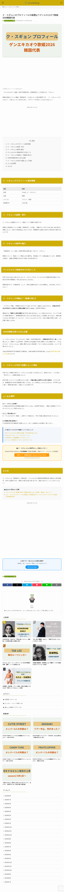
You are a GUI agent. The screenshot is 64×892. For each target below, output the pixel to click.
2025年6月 (8, 850)
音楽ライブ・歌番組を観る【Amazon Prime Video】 (32, 455)
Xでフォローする (32, 567)
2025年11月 (8, 831)
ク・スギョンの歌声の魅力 (16, 149)
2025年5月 (8, 854)
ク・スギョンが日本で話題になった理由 (20, 160)
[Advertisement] (32, 71)
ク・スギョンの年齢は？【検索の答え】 (20, 155)
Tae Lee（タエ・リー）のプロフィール (18, 435)
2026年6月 (8, 803)
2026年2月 (8, 819)
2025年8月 (8, 843)
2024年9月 (8, 874)
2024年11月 (8, 866)
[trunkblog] (32, 3)
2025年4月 (8, 858)
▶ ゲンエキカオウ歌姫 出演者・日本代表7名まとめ (21, 433)
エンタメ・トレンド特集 (9, 20)
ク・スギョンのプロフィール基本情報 (19, 144)
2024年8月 (8, 878)
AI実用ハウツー (11, 699)
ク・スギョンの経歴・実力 (16, 147)
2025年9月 (8, 839)
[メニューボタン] (61, 3)
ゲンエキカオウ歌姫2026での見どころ (19, 152)
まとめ (10, 166)
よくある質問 (12, 163)
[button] (7, 584)
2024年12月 (8, 862)
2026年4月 (8, 811)
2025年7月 (8, 846)
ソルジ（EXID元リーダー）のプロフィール (19, 440)
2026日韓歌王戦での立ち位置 (17, 158)
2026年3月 (8, 815)
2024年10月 (8, 870)
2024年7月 (8, 882)
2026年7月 (8, 799)
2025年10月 (8, 835)
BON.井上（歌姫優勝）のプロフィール (18, 437)
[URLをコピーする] (56, 584)
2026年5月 (8, 807)
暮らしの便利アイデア (13, 707)
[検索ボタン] (3, 3)
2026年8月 (8, 796)
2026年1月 (8, 823)
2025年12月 (8, 827)
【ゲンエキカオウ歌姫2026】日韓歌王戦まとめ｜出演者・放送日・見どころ (28, 492)
